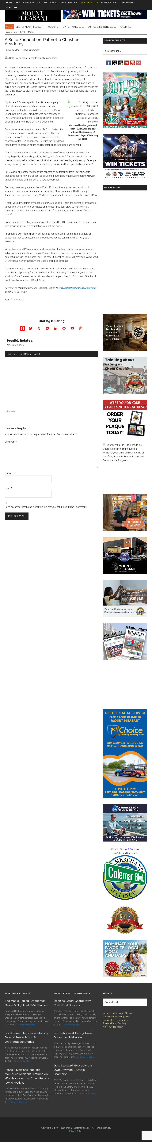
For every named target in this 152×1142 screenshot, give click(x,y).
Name (9, 473)
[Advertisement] (51, 388)
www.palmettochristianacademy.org (77, 288)
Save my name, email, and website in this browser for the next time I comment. (46, 507)
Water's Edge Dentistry (113, 1027)
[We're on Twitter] (114, 64)
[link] (125, 877)
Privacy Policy (76, 1131)
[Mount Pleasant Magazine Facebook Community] (132, 64)
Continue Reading (26, 1025)
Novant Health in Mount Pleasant (118, 1013)
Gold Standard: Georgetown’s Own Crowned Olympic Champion (73, 1070)
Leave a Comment (31, 50)
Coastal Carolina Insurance (115, 1020)
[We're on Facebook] (108, 64)
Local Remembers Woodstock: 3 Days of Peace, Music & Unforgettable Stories (26, 1037)
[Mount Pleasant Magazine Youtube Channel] (120, 64)
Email (8, 488)
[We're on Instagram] (138, 64)
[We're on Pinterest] (126, 64)
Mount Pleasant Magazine (33, 15)
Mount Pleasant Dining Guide (116, 1016)
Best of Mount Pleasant (29, 354)
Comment (11, 441)
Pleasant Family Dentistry (114, 1023)
